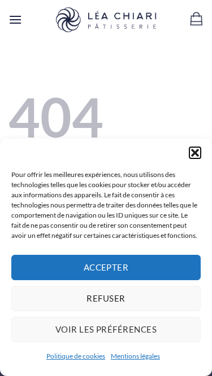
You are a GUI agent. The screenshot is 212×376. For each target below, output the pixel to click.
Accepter (106, 267)
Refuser (105, 298)
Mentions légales (135, 356)
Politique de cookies (75, 356)
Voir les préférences (106, 329)
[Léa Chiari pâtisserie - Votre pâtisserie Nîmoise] (106, 20)
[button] (195, 152)
